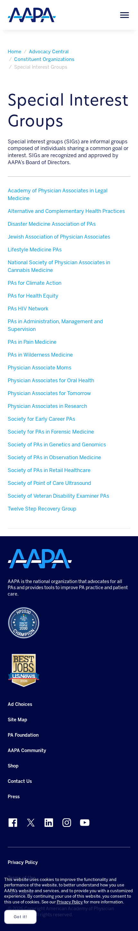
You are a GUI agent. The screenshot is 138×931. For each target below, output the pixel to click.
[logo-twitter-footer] (31, 823)
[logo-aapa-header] (32, 15)
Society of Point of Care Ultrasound (49, 483)
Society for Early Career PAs (41, 419)
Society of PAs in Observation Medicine (54, 457)
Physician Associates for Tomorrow (49, 393)
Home (14, 52)
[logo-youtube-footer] (85, 823)
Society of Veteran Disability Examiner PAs (58, 496)
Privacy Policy (70, 902)
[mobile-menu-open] (124, 15)
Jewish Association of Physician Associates (59, 237)
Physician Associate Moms (39, 368)
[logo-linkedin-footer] (49, 823)
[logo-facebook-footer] (13, 823)
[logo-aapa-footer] (40, 558)
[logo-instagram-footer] (67, 823)
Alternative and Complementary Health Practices (66, 211)
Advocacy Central (49, 52)
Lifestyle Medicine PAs (35, 250)
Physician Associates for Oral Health (51, 380)
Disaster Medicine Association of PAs (52, 224)
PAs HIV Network (28, 309)
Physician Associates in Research (47, 406)
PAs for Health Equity (33, 296)
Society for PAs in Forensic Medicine (51, 432)
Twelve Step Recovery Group (42, 509)
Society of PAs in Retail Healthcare (49, 470)
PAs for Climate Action (34, 283)
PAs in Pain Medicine (32, 342)
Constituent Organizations (44, 59)
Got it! (20, 917)
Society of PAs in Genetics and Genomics (57, 445)
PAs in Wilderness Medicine (40, 355)
